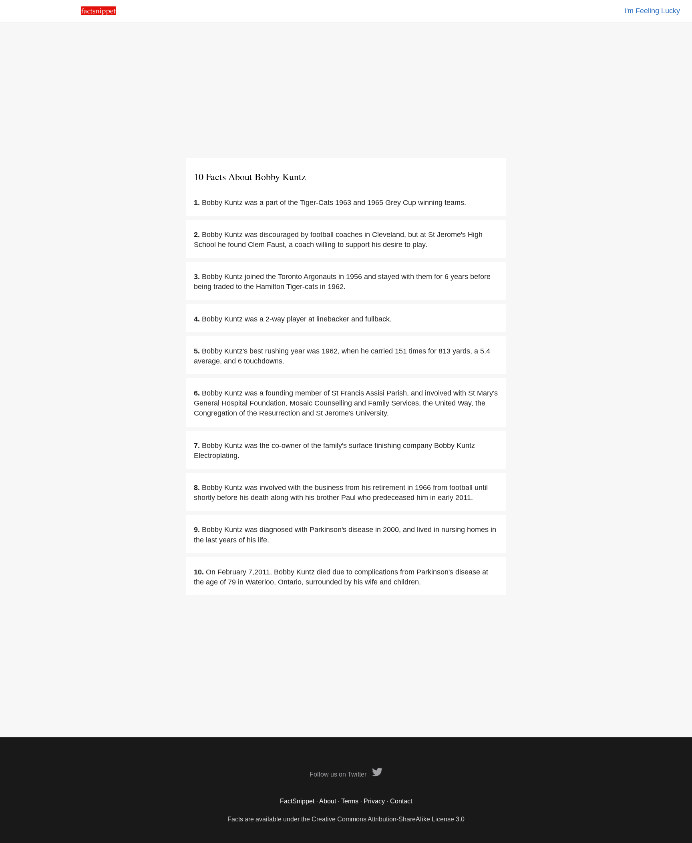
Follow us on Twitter (339, 774)
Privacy (374, 801)
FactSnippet (297, 801)
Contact (401, 801)
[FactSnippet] (98, 13)
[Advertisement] (346, 90)
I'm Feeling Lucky (652, 11)
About (327, 801)
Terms (349, 801)
